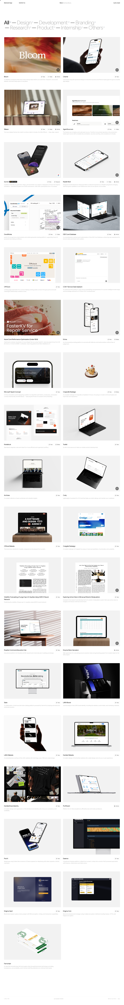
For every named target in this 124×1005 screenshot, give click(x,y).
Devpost (58, 181)
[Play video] (58, 70)
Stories (65, 3)
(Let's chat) (117, 3)
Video (50, 76)
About (69, 3)
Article (58, 76)
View (44, 76)
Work (61, 3)
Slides (117, 339)
